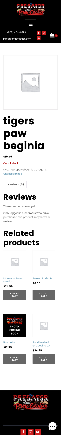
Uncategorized (12, 174)
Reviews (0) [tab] (16, 184)
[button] (52, 427)
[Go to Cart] (54, 36)
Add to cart (14, 294)
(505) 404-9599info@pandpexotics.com (17, 35)
